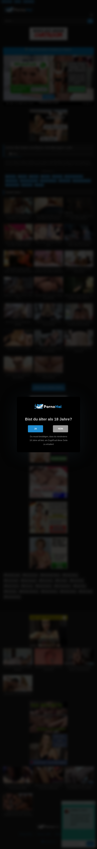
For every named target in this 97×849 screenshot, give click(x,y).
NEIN (60, 429)
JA (35, 429)
